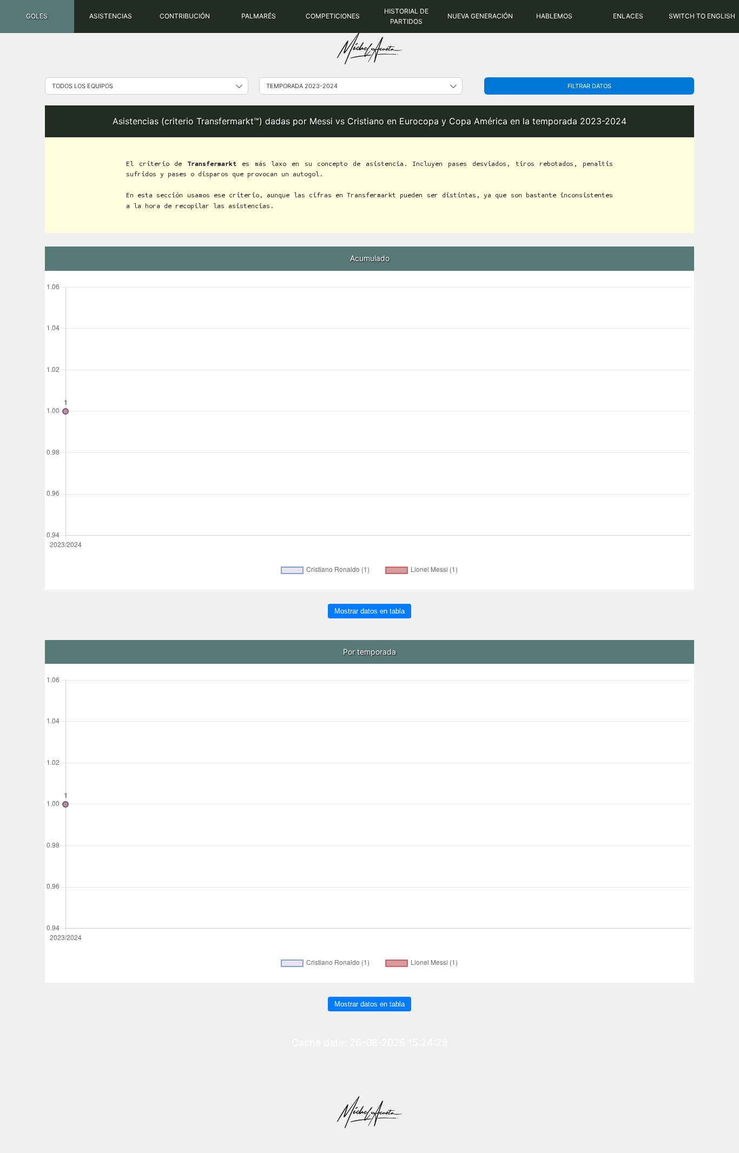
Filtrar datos (589, 86)
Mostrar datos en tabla (369, 611)
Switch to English (702, 16)
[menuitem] (37, 16)
